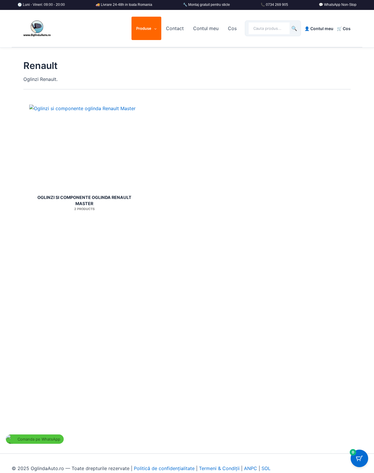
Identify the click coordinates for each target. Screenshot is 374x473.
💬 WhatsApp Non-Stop (337, 5)
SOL (266, 468)
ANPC (250, 468)
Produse (143, 28)
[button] (154, 28)
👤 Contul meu (318, 28)
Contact (175, 28)
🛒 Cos (344, 28)
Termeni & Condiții (219, 468)
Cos (232, 28)
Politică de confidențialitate (164, 468)
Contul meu (206, 28)
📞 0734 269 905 (274, 5)
